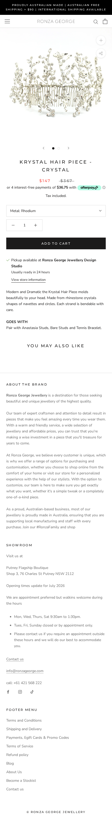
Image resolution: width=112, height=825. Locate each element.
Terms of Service (19, 746)
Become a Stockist (21, 780)
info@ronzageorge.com (24, 670)
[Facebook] (8, 692)
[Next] (68, 148)
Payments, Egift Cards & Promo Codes (37, 737)
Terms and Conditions (24, 720)
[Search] (96, 21)
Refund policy (17, 754)
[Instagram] (20, 692)
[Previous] (43, 148)
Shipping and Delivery (24, 729)
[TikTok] (32, 692)
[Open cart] (105, 21)
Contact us (15, 659)
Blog (10, 763)
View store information (28, 279)
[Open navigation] (7, 21)
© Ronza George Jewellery (56, 812)
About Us (14, 772)
